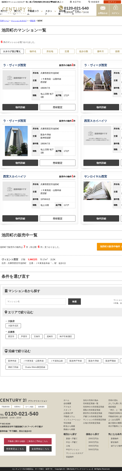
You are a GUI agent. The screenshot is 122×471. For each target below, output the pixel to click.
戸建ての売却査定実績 (92, 416)
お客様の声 (68, 413)
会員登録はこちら (40, 449)
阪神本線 (12, 361)
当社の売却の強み (90, 400)
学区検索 (67, 423)
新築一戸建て (72, 438)
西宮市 (32, 21)
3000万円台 (93, 442)
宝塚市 (37, 336)
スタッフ (67, 410)
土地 (68, 446)
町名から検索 (69, 426)
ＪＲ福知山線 (56, 361)
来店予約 (77, 2)
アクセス (67, 407)
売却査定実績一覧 (90, 403)
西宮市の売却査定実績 (92, 413)
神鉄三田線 (13, 367)
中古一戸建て (72, 442)
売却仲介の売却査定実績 (93, 407)
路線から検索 (69, 429)
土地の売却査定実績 (91, 423)
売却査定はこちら (15, 449)
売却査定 (57, 107)
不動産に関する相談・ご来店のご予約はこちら (28, 441)
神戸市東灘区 (66, 336)
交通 (67, 51)
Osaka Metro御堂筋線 (35, 367)
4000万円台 (93, 446)
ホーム (66, 400)
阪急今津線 (93, 361)
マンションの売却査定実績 (94, 420)
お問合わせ (103, 13)
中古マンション (72, 449)
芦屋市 (24, 336)
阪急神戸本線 (75, 361)
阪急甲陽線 (110, 361)
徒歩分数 (83, 51)
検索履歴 (95, 2)
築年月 (100, 51)
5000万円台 (93, 449)
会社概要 (67, 403)
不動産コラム (69, 416)
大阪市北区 (13, 325)
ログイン (115, 13)
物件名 (33, 51)
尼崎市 (50, 336)
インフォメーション (72, 420)
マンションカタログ (74, 453)
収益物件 (70, 457)
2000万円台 (93, 438)
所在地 (50, 51)
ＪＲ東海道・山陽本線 (33, 361)
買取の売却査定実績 (91, 410)
